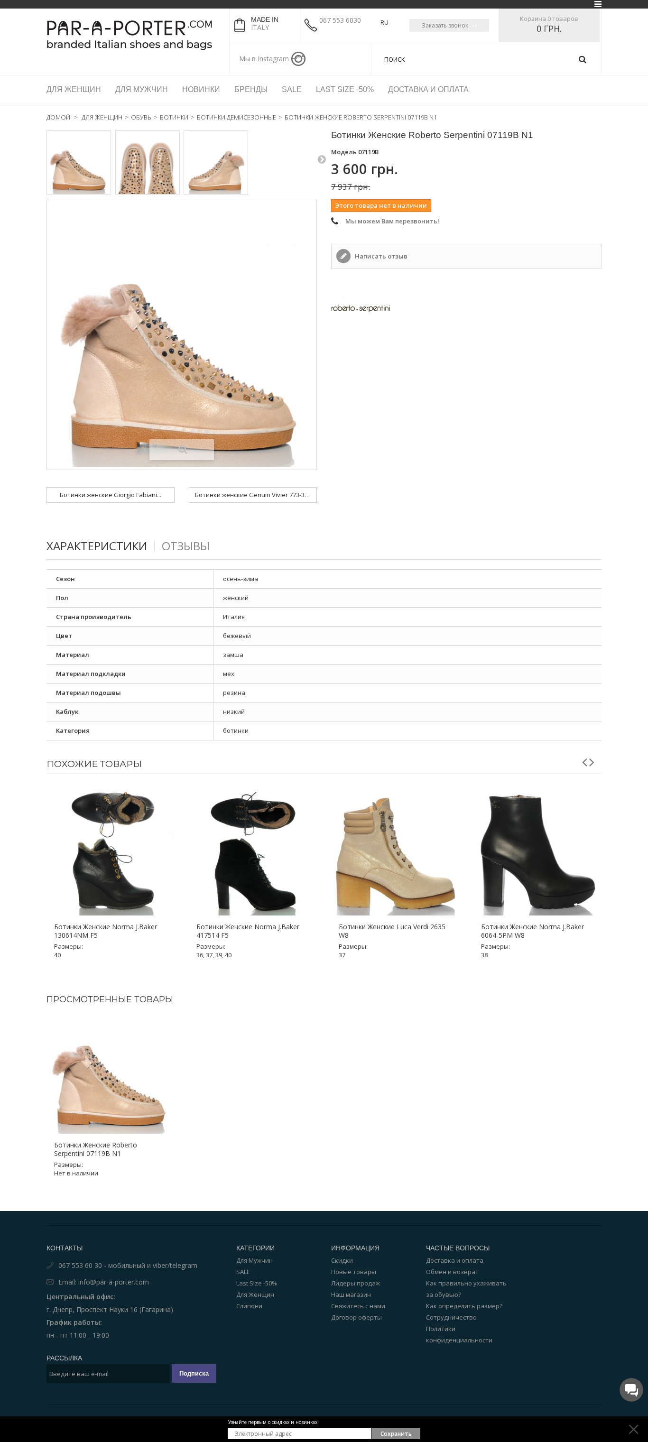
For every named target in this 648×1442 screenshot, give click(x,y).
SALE (243, 1271)
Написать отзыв (380, 256)
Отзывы (186, 546)
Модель (344, 152)
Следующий (321, 159)
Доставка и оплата (454, 1260)
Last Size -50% (256, 1283)
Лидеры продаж (355, 1283)
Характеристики (96, 546)
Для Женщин (255, 1294)
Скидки (342, 1260)
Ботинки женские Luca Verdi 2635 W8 (392, 931)
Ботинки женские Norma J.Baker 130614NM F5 (105, 931)
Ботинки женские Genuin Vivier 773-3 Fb (254, 494)
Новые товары (353, 1271)
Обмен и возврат (452, 1271)
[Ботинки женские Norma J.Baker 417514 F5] (252, 851)
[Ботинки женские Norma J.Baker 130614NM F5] (110, 851)
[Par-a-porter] (134, 35)
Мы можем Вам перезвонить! (392, 221)
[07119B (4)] (216, 162)
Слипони (249, 1306)
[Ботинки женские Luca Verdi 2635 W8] (395, 851)
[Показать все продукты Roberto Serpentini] (466, 308)
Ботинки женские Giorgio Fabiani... (110, 494)
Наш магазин (351, 1294)
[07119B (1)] (79, 162)
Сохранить (396, 1434)
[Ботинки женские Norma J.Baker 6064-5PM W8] (537, 851)
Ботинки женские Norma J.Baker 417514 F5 (247, 931)
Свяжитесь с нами (358, 1306)
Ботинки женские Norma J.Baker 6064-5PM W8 (532, 931)
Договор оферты (356, 1317)
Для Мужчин (254, 1260)
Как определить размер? (464, 1306)
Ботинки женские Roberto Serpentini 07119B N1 (95, 1149)
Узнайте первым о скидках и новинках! (273, 1422)
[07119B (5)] (147, 162)
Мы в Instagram (264, 58)
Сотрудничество (451, 1317)
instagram (298, 59)
